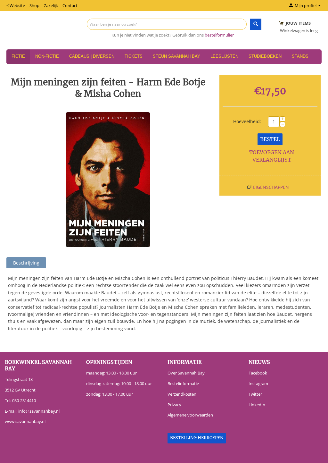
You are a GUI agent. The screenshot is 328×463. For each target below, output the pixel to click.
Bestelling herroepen (196, 438)
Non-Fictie (47, 56)
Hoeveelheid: (247, 121)
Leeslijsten (224, 56)
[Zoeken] (255, 24)
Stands (300, 56)
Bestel (270, 139)
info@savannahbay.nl (39, 411)
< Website (15, 5)
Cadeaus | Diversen (91, 56)
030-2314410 (24, 400)
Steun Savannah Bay (176, 56)
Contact (70, 5)
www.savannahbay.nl (25, 421)
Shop (34, 5)
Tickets (134, 56)
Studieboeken (265, 56)
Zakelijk (51, 5)
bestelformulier (219, 35)
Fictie (18, 56)
